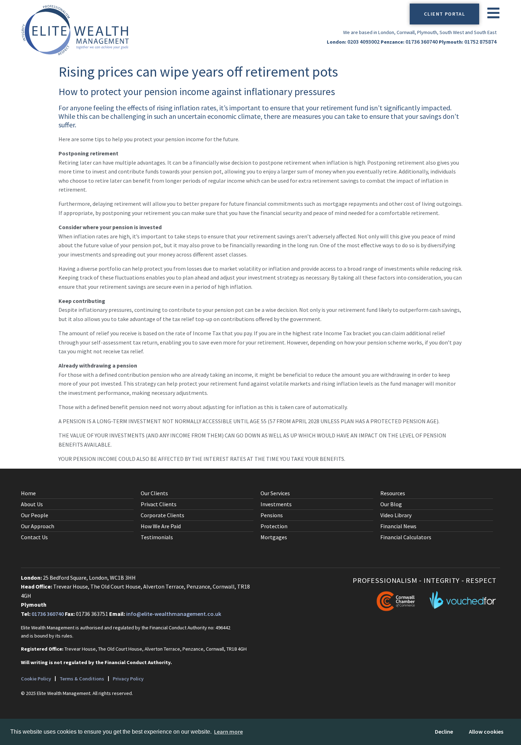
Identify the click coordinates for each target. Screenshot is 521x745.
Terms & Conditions (82, 678)
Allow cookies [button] (486, 731)
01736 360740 (421, 41)
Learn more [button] (228, 731)
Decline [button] (444, 731)
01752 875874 (480, 41)
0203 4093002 (363, 41)
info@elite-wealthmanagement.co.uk (173, 613)
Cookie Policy (36, 678)
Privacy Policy (128, 678)
